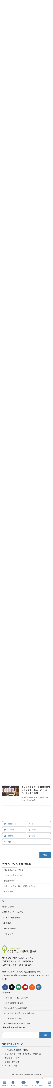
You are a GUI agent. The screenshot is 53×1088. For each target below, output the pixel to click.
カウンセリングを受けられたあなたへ (19, 1013)
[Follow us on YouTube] (25, 987)
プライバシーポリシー (13, 1018)
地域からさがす (8, 906)
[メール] (18, 987)
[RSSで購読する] (32, 987)
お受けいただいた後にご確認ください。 (20, 886)
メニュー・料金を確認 (11, 917)
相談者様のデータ (11, 880)
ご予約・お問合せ (9, 928)
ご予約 (49, 1085)
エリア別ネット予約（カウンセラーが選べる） (23, 1054)
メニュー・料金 (11, 1065)
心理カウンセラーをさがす (12, 912)
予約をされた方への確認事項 (15, 1008)
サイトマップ (9, 891)
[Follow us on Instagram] (39, 987)
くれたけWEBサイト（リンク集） (17, 1023)
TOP (4, 901)
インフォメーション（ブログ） (16, 997)
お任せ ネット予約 (12, 1057)
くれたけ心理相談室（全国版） (17, 1050)
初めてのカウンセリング (13, 870)
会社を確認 (6, 923)
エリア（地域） (23, 1085)
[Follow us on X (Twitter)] (12, 987)
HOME (13, 1085)
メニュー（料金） (38, 1085)
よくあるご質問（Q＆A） (14, 875)
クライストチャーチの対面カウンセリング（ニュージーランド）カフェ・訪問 (35, 789)
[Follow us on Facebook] (5, 987)
